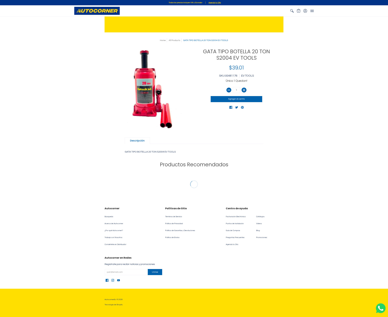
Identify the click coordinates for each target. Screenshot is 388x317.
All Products (174, 40)
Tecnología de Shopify (114, 305)
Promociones (261, 237)
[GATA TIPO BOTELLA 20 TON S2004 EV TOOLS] (151, 89)
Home (163, 40)
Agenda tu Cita (232, 244)
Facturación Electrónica (236, 217)
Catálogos (260, 217)
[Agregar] (244, 90)
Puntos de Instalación (235, 224)
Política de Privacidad (174, 224)
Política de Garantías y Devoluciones (180, 231)
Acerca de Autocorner (114, 224)
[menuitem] (292, 10)
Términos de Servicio (173, 217)
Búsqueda (109, 217)
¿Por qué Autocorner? (114, 231)
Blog (258, 231)
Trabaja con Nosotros (113, 237)
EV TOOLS (247, 75)
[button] (292, 10)
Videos (259, 224)
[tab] (137, 141)
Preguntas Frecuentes (235, 237)
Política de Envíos (172, 237)
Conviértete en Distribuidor (115, 244)
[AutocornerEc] (97, 10)
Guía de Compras (233, 231)
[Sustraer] (228, 90)
